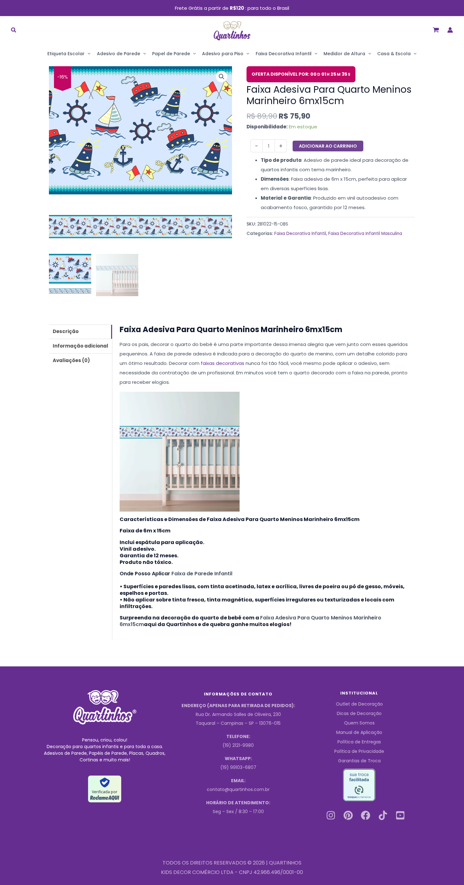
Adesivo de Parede (118, 53)
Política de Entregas (359, 742)
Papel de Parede (171, 53)
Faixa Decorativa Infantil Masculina (365, 234)
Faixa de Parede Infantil (201, 573)
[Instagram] (331, 815)
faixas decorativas (222, 363)
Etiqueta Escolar (66, 53)
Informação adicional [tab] (80, 346)
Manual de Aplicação (359, 732)
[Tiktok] (383, 815)
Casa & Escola (394, 53)
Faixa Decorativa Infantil (284, 53)
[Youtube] (400, 815)
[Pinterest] (348, 815)
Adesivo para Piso (222, 53)
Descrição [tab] (66, 331)
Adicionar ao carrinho (328, 146)
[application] (87, 53)
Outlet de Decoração (359, 704)
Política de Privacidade (359, 751)
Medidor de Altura (344, 53)
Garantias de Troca (359, 761)
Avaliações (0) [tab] (71, 360)
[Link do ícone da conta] (450, 30)
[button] (14, 31)
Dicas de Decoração (359, 713)
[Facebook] (365, 815)
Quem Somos (359, 723)
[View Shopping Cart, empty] (436, 30)
